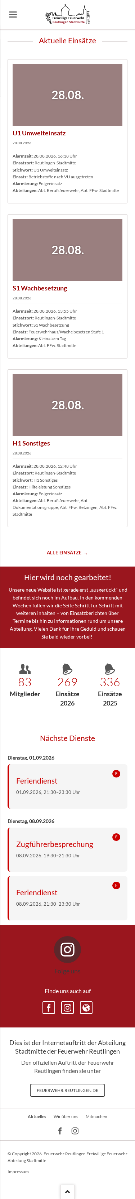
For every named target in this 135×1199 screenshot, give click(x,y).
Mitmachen (96, 1116)
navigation (13, 14)
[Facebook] (60, 1131)
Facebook (48, 1007)
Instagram (67, 1007)
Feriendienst (37, 780)
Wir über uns (66, 1116)
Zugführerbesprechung (54, 843)
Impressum (18, 1171)
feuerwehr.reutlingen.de (67, 1090)
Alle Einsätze (64, 552)
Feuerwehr (86, 1007)
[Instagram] (75, 1131)
